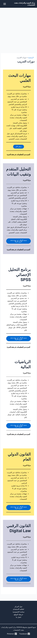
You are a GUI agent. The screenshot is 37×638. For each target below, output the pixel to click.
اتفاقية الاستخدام (18, 609)
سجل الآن (18, 146)
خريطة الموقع (18, 614)
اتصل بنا (18, 617)
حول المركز (18, 606)
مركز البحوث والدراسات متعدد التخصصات (24, 4)
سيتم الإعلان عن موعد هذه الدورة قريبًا (18, 241)
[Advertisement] (18, 27)
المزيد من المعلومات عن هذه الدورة (18, 154)
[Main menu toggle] (4, 4)
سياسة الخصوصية (18, 612)
